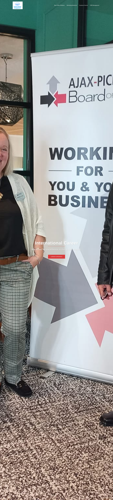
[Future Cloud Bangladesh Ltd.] (18, 5)
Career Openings (56, 256)
